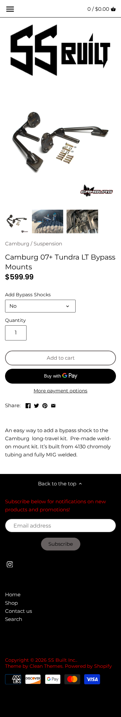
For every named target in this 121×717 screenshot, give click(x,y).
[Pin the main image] (44, 404)
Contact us (18, 611)
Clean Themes (46, 666)
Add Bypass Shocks (28, 294)
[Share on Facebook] (28, 404)
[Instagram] (10, 563)
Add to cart (61, 358)
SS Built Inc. (62, 660)
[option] (17, 221)
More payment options (60, 390)
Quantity (15, 320)
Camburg (17, 243)
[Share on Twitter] (36, 404)
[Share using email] (53, 404)
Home (13, 594)
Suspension (48, 243)
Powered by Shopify (88, 666)
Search (13, 619)
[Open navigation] (10, 9)
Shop (11, 603)
